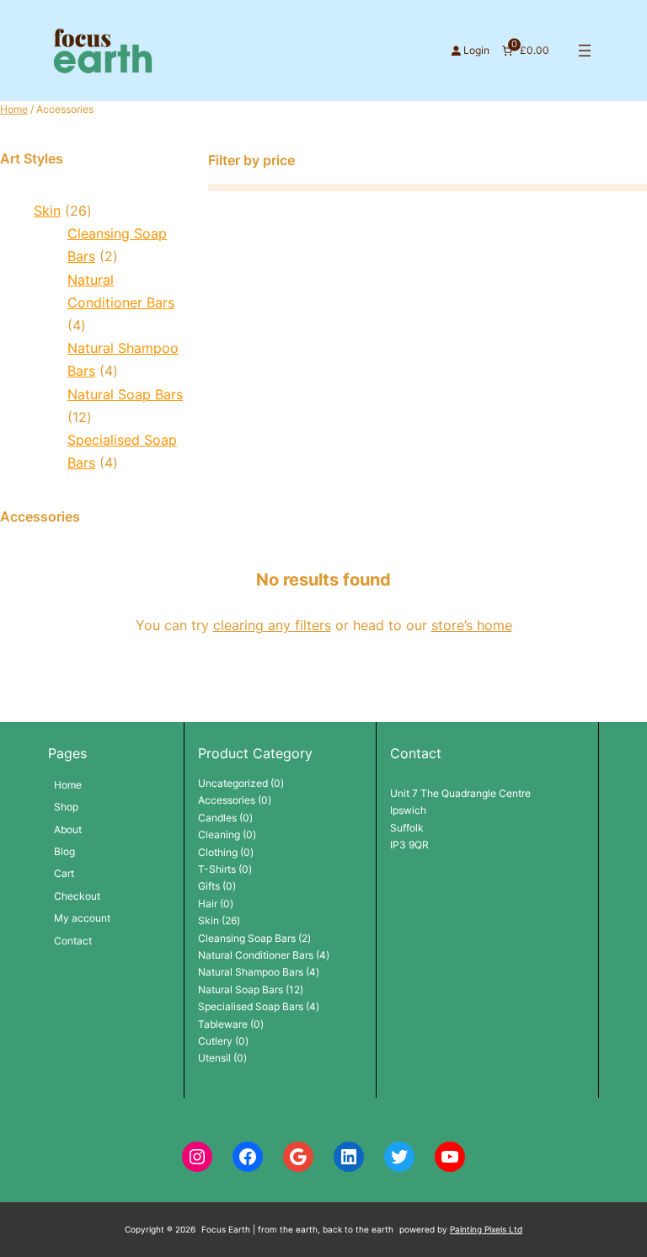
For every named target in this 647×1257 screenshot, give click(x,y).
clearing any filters (272, 625)
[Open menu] (585, 50)
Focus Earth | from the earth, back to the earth (297, 1229)
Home (14, 109)
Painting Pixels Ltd (486, 1229)
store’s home (471, 625)
